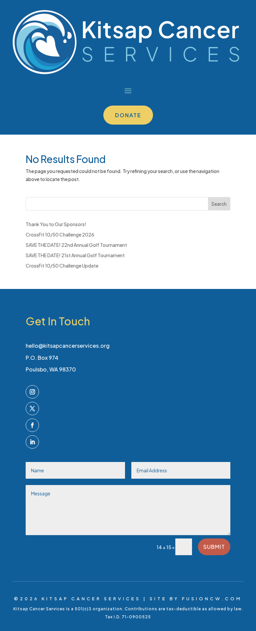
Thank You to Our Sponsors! (56, 224)
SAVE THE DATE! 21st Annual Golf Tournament (75, 255)
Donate (128, 115)
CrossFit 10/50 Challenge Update (62, 266)
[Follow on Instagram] (32, 392)
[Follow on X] (32, 408)
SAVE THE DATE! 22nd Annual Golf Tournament (76, 245)
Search (219, 204)
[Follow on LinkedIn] (32, 442)
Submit (214, 546)
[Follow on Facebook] (32, 425)
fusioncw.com (212, 598)
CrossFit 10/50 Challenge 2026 (60, 234)
